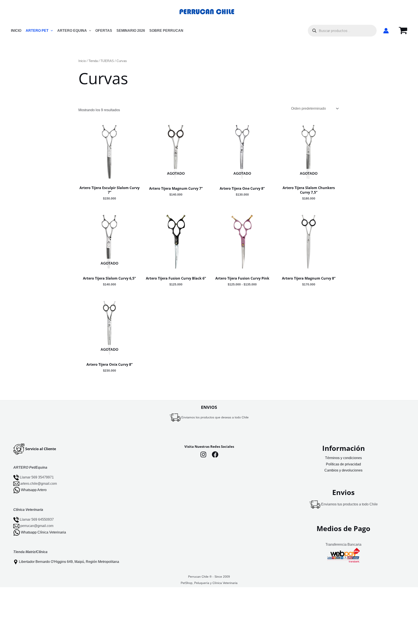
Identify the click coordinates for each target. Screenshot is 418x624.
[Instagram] (203, 454)
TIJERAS (107, 61)
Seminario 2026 (130, 30)
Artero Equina (72, 30)
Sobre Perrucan (166, 30)
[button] (51, 30)
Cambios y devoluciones (343, 470)
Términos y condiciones (343, 458)
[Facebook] (215, 454)
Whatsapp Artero (34, 490)
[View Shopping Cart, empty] (403, 31)
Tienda (93, 61)
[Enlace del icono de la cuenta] (386, 31)
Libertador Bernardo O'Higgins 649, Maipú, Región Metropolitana (69, 562)
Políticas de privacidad (343, 464)
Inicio (82, 61)
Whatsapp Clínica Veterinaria (43, 532)
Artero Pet (37, 30)
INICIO (16, 30)
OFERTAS (103, 30)
